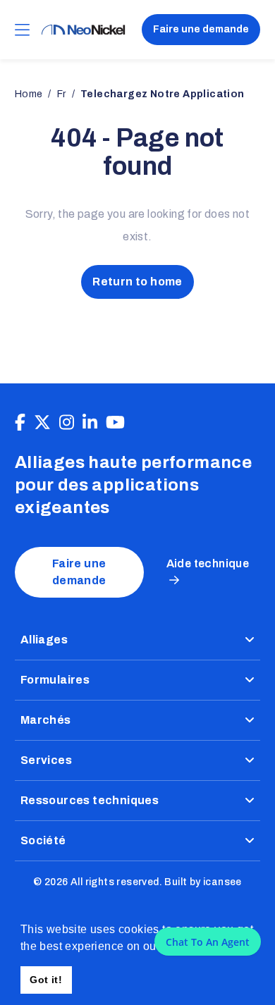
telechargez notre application (162, 94)
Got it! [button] (46, 979)
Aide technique (208, 563)
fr (61, 94)
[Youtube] (115, 423)
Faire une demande (201, 29)
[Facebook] (20, 423)
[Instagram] (66, 423)
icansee (222, 882)
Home (29, 94)
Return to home (137, 282)
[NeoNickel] (83, 30)
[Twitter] (42, 423)
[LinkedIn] (89, 423)
